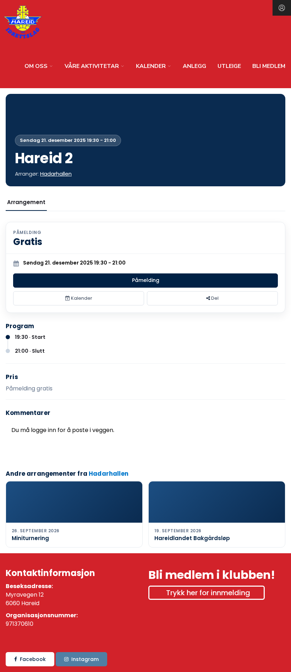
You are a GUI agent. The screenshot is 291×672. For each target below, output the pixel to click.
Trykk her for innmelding (208, 593)
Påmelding (145, 280)
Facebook (33, 659)
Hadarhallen (56, 173)
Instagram (85, 659)
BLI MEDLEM (268, 66)
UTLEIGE (229, 66)
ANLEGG (194, 66)
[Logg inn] (281, 7)
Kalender (81, 298)
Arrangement (26, 202)
